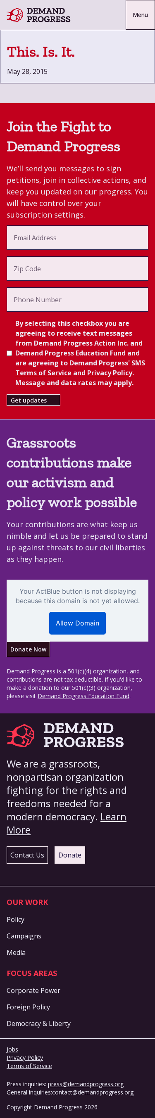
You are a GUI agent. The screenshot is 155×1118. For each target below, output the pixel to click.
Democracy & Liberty (39, 1023)
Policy (15, 919)
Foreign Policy (28, 1006)
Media (16, 952)
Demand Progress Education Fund (83, 696)
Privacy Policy (109, 372)
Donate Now (28, 649)
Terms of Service (43, 372)
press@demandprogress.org (86, 1084)
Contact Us (27, 855)
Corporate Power (33, 990)
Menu (140, 15)
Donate (69, 855)
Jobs (12, 1049)
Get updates (29, 400)
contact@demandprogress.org (93, 1092)
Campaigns (24, 935)
